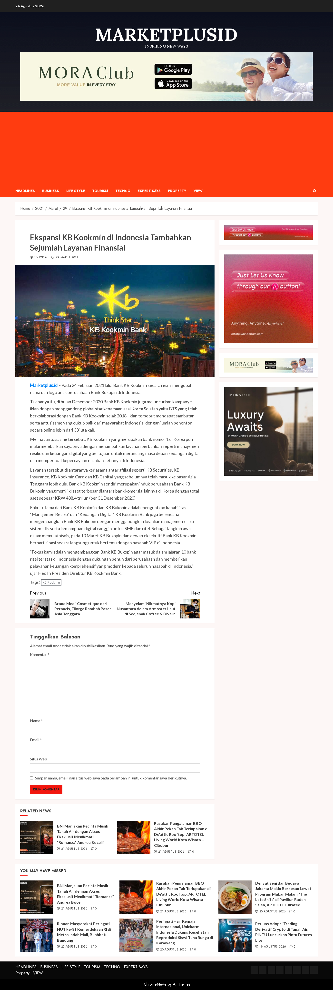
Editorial (41, 258)
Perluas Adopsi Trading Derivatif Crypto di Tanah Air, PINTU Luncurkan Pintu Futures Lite (283, 931)
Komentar (39, 654)
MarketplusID (166, 34)
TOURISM (100, 190)
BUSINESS (50, 190)
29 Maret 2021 (67, 258)
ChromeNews (155, 984)
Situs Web (38, 759)
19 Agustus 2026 (272, 947)
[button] (315, 191)
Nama (36, 720)
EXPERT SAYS (149, 190)
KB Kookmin (51, 582)
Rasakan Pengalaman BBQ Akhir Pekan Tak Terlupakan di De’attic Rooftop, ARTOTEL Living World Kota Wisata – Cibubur (181, 834)
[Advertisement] (166, 148)
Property (177, 190)
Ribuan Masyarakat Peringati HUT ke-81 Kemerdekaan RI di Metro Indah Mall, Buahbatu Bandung (84, 931)
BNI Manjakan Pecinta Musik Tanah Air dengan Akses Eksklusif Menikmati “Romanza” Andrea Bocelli (82, 834)
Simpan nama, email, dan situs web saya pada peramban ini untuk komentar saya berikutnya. (111, 778)
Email (36, 739)
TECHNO (122, 190)
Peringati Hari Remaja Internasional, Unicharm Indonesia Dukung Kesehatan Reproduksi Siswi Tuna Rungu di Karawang (184, 932)
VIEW (198, 190)
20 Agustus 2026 (272, 912)
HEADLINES (25, 190)
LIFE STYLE (75, 190)
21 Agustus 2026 (74, 849)
